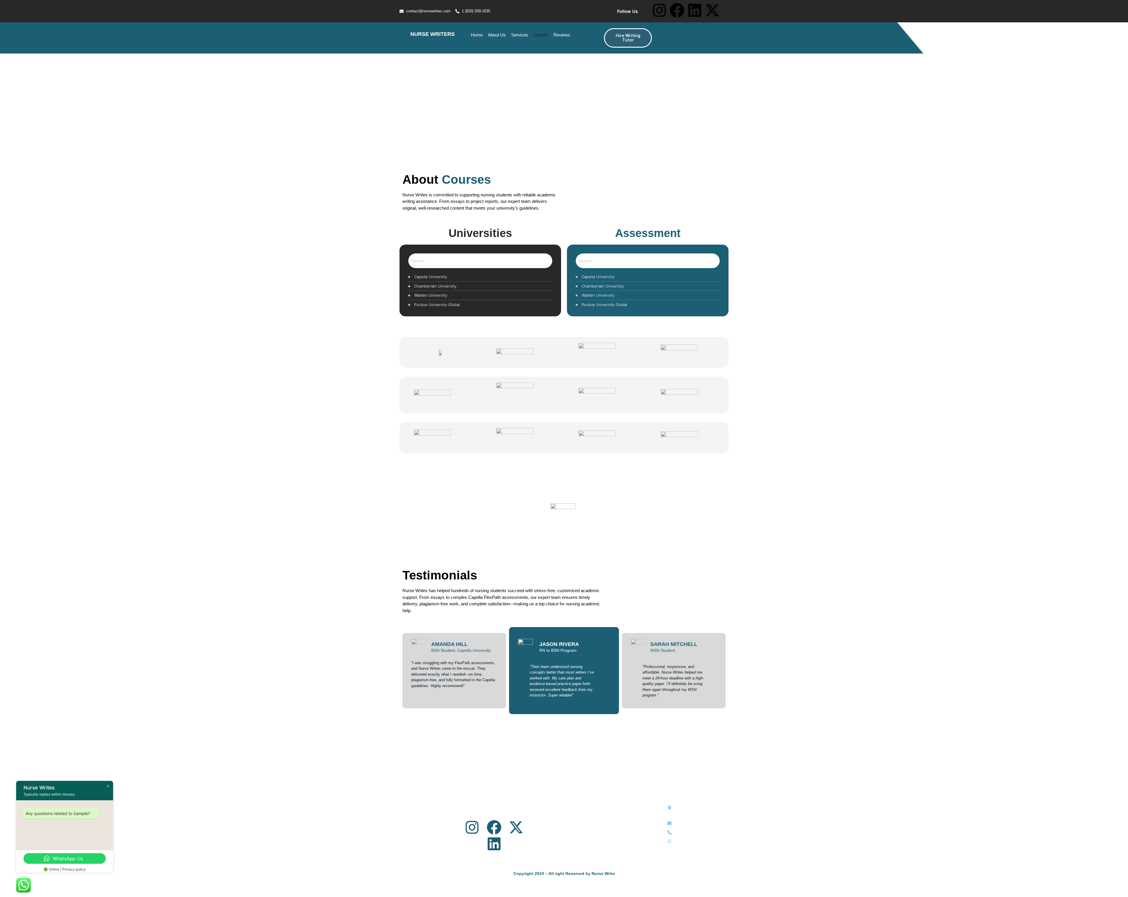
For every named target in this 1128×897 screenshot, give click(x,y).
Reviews (561, 34)
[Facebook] (677, 10)
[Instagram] (659, 10)
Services (519, 34)
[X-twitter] (712, 10)
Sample (540, 34)
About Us (497, 34)
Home (477, 34)
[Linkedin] (694, 10)
